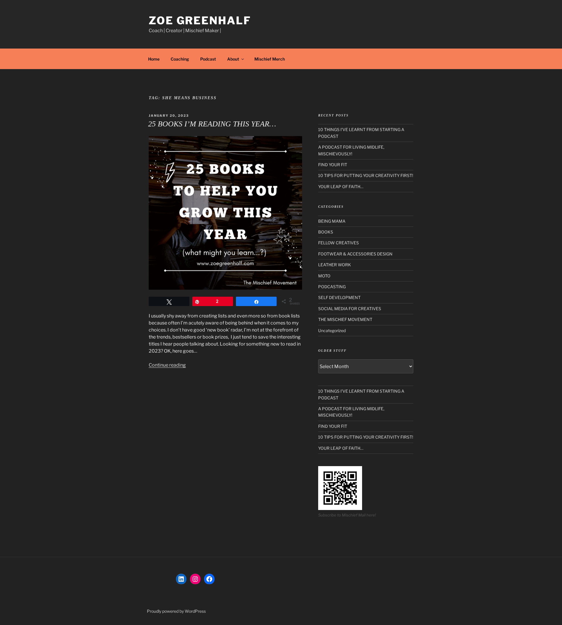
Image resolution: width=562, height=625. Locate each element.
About (233, 58)
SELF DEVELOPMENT (339, 297)
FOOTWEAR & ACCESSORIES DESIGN (355, 253)
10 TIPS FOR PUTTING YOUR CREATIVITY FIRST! (365, 175)
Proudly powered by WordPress (176, 611)
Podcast (208, 58)
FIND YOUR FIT (332, 164)
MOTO (324, 275)
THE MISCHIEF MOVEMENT (345, 319)
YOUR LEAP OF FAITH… (340, 186)
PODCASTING (332, 286)
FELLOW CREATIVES (338, 242)
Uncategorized (332, 330)
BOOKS (325, 231)
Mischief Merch (269, 58)
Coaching (180, 58)
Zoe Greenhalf (200, 20)
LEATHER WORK (334, 264)
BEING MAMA (331, 221)
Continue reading (167, 365)
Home (154, 58)
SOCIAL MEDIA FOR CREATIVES (349, 308)
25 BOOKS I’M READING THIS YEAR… (212, 124)
